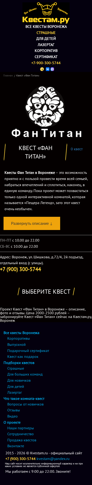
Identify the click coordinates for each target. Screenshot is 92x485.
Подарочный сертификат (28, 350)
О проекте (12, 422)
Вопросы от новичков (25, 404)
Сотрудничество (20, 433)
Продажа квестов (21, 440)
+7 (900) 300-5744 (20, 458)
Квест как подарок (22, 356)
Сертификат (46, 56)
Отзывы (13, 410)
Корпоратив (46, 50)
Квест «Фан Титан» (27, 75)
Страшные (46, 32)
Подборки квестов (19, 362)
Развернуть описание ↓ (32, 223)
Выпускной (16, 344)
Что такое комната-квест (24, 398)
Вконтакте (15, 445)
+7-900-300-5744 (46, 62)
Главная (8, 75)
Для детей (46, 38)
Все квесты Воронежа (46, 26)
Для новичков (19, 380)
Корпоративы (18, 338)
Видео (12, 416)
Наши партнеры (20, 428)
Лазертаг (46, 44)
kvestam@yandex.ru (53, 458)
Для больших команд (25, 374)
